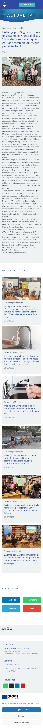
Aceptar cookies (21, 710)
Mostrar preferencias (21, 722)
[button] (13, 4)
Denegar (21, 716)
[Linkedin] (17, 686)
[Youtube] (23, 686)
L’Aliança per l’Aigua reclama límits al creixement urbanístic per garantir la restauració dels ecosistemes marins (21, 557)
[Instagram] (11, 686)
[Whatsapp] (5, 686)
